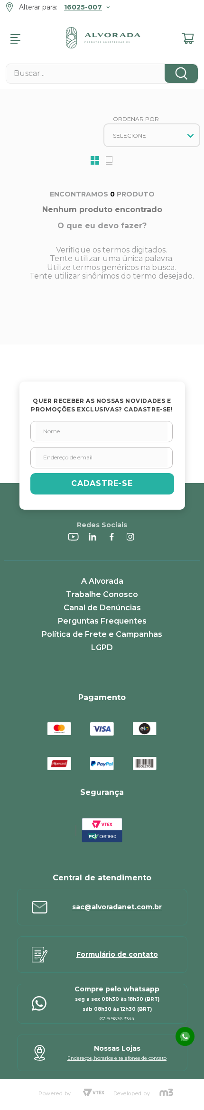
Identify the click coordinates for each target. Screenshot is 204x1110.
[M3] (166, 1093)
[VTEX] (93, 1093)
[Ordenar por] (152, 135)
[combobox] (102, 74)
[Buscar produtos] (181, 73)
